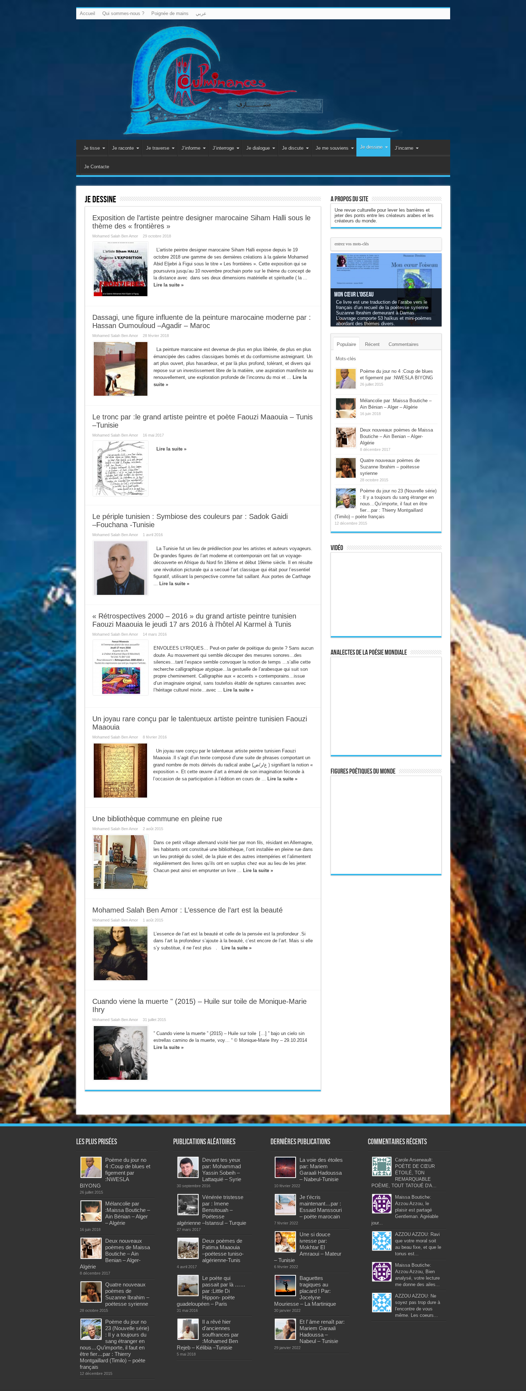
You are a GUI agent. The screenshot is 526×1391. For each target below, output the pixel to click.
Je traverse (157, 148)
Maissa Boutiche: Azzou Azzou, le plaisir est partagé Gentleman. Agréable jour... (404, 1210)
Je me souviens (332, 148)
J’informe (190, 148)
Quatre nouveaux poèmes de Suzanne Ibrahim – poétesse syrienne (390, 467)
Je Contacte (96, 166)
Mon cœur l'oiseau (354, 294)
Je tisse (91, 148)
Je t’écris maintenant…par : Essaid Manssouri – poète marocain (320, 1206)
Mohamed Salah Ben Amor (115, 236)
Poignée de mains (170, 13)
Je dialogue (258, 148)
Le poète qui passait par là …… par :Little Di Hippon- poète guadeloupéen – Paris (211, 1291)
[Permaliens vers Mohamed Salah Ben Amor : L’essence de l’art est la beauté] (120, 953)
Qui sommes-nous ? (123, 13)
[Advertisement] (386, 991)
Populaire (346, 344)
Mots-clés (346, 358)
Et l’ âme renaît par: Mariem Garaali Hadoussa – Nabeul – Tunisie (322, 1331)
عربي (201, 13)
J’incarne (404, 148)
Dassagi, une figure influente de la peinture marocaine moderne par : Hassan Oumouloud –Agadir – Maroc (201, 321)
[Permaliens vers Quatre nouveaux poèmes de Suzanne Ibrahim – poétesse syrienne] (346, 468)
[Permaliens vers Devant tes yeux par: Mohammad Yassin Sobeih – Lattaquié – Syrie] (188, 1167)
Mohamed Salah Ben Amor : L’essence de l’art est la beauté (187, 910)
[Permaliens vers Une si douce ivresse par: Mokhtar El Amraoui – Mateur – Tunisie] (285, 1242)
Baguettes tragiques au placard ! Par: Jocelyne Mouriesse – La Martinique (305, 1291)
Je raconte (123, 148)
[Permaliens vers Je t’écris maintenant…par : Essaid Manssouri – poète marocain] (285, 1204)
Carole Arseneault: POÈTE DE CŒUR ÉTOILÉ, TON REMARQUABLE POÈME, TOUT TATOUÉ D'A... (404, 1172)
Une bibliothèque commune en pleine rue (157, 819)
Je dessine (371, 147)
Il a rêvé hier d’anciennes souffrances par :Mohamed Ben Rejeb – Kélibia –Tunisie (208, 1335)
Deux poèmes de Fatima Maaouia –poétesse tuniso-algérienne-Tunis (223, 1250)
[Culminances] (263, 79)
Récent (372, 344)
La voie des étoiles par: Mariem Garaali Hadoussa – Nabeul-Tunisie (321, 1169)
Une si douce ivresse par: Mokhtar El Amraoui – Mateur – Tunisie (307, 1247)
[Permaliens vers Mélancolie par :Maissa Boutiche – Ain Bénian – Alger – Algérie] (346, 408)
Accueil (87, 13)
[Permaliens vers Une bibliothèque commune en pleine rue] (120, 862)
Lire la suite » (169, 285)
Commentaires (404, 344)
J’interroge (223, 148)
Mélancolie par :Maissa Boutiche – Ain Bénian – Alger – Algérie (127, 1213)
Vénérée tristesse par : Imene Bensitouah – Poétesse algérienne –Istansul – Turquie (211, 1210)
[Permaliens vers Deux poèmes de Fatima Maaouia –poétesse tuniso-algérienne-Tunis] (188, 1248)
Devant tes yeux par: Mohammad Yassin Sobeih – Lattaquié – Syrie (221, 1169)
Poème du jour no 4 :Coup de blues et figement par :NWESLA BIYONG (115, 1173)
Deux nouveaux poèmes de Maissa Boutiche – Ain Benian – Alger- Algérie (396, 436)
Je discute (292, 148)
